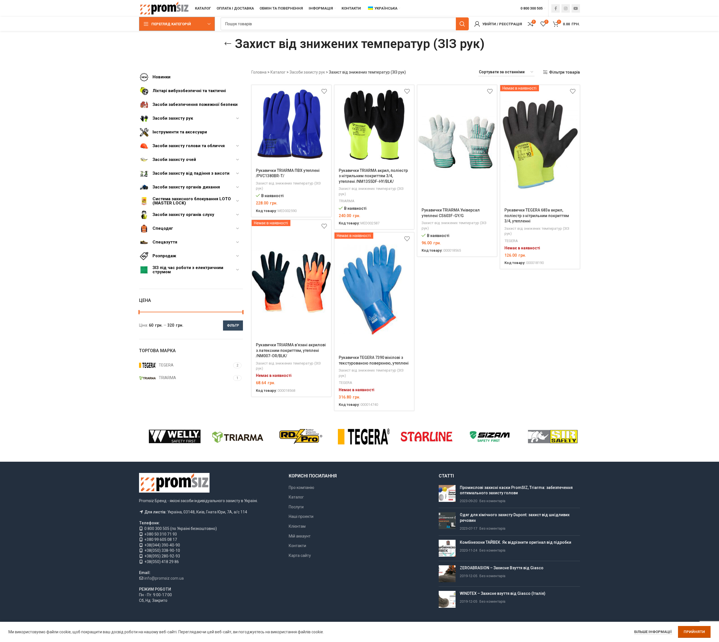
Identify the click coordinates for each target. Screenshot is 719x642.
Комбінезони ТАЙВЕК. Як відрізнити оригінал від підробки (515, 542)
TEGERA (511, 241)
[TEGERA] (363, 436)
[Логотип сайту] (164, 8)
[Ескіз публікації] (447, 494)
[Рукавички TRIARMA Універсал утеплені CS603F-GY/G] (457, 144)
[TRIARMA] (237, 436)
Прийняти (694, 632)
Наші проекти (301, 516)
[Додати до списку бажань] (324, 91)
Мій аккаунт (300, 536)
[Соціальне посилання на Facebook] (555, 8)
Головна (259, 72)
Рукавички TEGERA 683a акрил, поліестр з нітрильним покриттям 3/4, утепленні (536, 215)
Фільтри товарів (564, 72)
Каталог (278, 72)
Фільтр (233, 325)
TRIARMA (346, 201)
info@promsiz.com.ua (164, 578)
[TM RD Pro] (300, 436)
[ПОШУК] (462, 23)
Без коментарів (492, 501)
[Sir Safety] (552, 436)
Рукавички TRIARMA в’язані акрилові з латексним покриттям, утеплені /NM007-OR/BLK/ (291, 350)
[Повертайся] (228, 43)
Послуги (296, 507)
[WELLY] (174, 436)
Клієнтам (297, 526)
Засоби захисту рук (307, 72)
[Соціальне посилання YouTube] (576, 8)
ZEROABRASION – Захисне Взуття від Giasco (501, 568)
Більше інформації (653, 632)
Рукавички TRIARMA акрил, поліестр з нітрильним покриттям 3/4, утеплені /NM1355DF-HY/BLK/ (373, 176)
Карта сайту (300, 555)
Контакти (297, 545)
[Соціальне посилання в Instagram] (565, 8)
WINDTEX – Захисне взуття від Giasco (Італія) (502, 593)
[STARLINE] (426, 436)
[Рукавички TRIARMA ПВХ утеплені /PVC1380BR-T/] (291, 125)
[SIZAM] (489, 436)
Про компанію (301, 487)
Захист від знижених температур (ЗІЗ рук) (288, 186)
